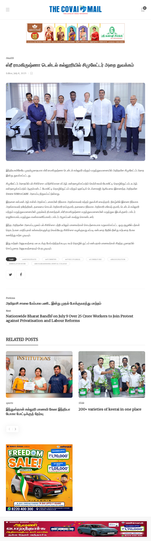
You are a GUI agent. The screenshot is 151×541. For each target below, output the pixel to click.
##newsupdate (29, 259)
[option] (39, 384)
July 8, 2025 (20, 73)
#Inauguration (117, 259)
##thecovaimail (72, 259)
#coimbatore (95, 259)
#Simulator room (17, 263)
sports (9, 402)
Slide (81, 402)
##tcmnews (50, 259)
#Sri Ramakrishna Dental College (50, 263)
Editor (9, 73)
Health (10, 58)
